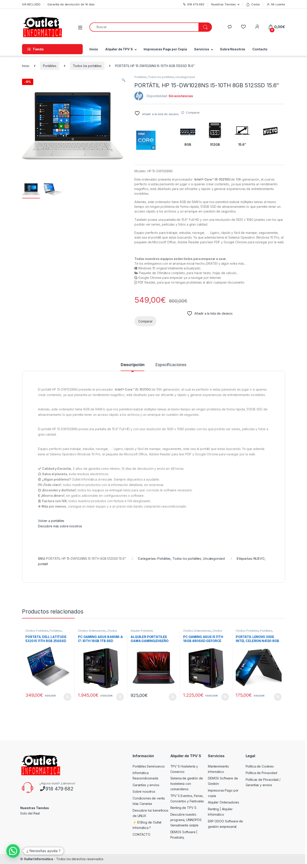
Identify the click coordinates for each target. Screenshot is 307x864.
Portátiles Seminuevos (149, 766)
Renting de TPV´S (183, 808)
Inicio (93, 49)
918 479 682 (59, 789)
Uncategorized (185, 77)
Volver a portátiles (51, 521)
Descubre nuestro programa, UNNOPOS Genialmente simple (186, 820)
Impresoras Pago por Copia (165, 49)
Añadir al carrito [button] (66, 697)
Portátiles (49, 66)
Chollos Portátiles (36, 630)
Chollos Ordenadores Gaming (97, 632)
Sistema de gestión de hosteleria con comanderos (186, 783)
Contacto (259, 49)
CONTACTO (141, 834)
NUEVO (259, 558)
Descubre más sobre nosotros (60, 526)
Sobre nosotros (144, 791)
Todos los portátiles (87, 66)
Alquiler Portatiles (142, 630)
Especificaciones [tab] (170, 365)
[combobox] (144, 27)
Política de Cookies (260, 766)
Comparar (193, 112)
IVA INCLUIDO (31, 4)
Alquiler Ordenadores (223, 802)
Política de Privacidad (261, 773)
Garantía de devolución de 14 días (70, 4)
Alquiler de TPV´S (119, 49)
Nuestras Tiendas (223, 4)
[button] (123, 80)
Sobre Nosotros (232, 49)
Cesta (255, 4)
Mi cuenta (278, 4)
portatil (43, 564)
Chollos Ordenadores (92, 630)
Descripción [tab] (132, 365)
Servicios (201, 49)
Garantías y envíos (146, 785)
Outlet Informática (38, 859)
